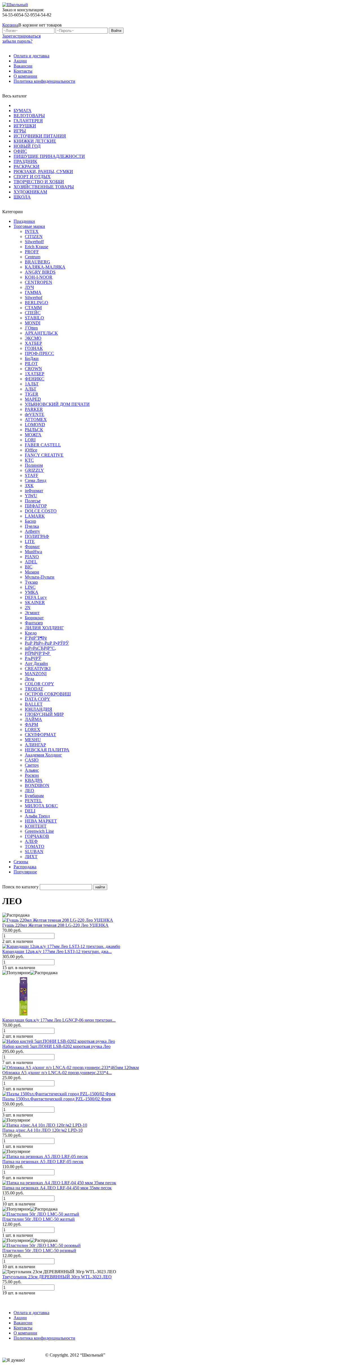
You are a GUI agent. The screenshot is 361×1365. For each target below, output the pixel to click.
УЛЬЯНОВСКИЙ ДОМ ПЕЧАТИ (57, 404)
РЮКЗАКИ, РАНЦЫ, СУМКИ (43, 171)
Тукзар (31, 582)
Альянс (32, 770)
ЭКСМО (33, 338)
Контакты (23, 71)
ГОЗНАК (34, 348)
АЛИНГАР (35, 744)
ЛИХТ (31, 856)
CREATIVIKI (37, 668)
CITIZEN (34, 236)
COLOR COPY (39, 683)
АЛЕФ (31, 841)
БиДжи (32, 358)
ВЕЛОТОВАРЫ (29, 115)
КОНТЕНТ (36, 826)
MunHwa (33, 551)
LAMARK (35, 516)
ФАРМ (31, 724)
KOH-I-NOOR (38, 277)
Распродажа (25, 866)
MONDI (32, 322)
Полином (34, 465)
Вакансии (23, 66)
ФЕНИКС (34, 378)
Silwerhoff (34, 241)
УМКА (31, 592)
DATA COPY (37, 699)
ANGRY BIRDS (40, 272)
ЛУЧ (29, 287)
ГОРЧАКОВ (37, 836)
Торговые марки (29, 226)
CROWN (33, 368)
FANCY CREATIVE (44, 455)
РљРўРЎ (33, 658)
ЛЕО (29, 790)
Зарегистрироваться (21, 36)
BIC (28, 566)
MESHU (33, 739)
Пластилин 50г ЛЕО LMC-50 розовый (39, 1250)
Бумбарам (34, 795)
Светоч (32, 765)
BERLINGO (36, 302)
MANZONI (36, 673)
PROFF (32, 251)
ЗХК (29, 485)
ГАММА (33, 292)
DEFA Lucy (36, 597)
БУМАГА (23, 110)
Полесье (33, 500)
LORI (30, 439)
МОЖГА (33, 434)
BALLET (34, 704)
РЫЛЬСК (34, 429)
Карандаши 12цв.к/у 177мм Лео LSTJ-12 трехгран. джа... (57, 951)
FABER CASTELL (43, 444)
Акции (20, 60)
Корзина (10, 25)
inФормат (34, 490)
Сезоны (21, 861)
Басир (30, 521)
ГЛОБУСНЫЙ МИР (44, 714)
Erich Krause (36, 246)
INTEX (32, 231)
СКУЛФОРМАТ (40, 734)
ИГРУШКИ (25, 125)
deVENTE (34, 414)
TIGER (31, 394)
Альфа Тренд (37, 816)
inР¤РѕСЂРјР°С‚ (40, 648)
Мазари (32, 572)
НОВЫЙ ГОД (27, 146)
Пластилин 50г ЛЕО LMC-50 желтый (38, 1219)
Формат (32, 546)
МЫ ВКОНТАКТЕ (330, 20)
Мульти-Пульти (39, 577)
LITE (30, 541)
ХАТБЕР (33, 343)
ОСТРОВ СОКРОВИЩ (48, 694)
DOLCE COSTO (41, 511)
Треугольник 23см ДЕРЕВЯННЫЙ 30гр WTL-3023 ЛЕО (57, 1276)
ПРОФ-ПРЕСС (39, 353)
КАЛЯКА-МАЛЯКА (45, 267)
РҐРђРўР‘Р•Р (38, 653)
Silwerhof (33, 297)
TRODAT (34, 688)
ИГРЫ (20, 130)
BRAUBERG (37, 262)
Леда (29, 678)
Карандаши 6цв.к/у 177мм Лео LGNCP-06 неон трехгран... (59, 1020)
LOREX (32, 729)
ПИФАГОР (36, 505)
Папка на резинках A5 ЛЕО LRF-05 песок (42, 1161)
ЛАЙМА (33, 719)
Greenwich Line (39, 831)
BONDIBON (37, 785)
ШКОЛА (22, 197)
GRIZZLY (34, 470)
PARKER (34, 409)
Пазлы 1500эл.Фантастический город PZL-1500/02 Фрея (56, 1098)
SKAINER (35, 602)
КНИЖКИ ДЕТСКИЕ (35, 141)
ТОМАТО (34, 846)
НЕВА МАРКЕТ (41, 821)
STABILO (34, 317)
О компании (25, 76)
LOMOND (35, 424)
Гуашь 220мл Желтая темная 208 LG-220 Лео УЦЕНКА (55, 925)
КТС (29, 460)
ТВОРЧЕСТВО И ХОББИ (39, 181)
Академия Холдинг (43, 755)
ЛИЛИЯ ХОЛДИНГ (44, 627)
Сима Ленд (35, 480)
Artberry (32, 531)
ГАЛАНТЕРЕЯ (28, 120)
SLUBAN (34, 851)
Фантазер (34, 622)
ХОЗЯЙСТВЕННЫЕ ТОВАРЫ (44, 186)
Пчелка (32, 526)
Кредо (31, 633)
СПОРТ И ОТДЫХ (32, 176)
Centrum (32, 256)
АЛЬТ (30, 389)
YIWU (31, 495)
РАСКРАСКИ (26, 166)
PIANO (32, 556)
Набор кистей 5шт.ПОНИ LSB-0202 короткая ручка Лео (56, 1046)
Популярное (25, 871)
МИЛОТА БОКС (41, 805)
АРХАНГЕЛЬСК (41, 333)
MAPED (33, 399)
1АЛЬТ (32, 383)
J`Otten (31, 328)
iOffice (31, 450)
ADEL (31, 561)
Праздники (24, 221)
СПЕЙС (33, 312)
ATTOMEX (36, 419)
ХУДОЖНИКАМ (30, 191)
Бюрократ (34, 617)
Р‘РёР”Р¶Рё (36, 638)
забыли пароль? (17, 41)
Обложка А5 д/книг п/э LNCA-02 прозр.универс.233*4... (57, 1072)
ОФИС (20, 151)
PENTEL (33, 800)
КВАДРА (34, 780)
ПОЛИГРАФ (37, 536)
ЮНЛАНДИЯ (38, 709)
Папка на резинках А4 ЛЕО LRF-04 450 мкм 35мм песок (57, 1187)
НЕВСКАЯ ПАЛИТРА (47, 749)
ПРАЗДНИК (25, 161)
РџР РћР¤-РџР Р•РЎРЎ (47, 643)
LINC (30, 587)
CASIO (32, 760)
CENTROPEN (38, 282)
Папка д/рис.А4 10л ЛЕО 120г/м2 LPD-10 (42, 1130)
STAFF (31, 475)
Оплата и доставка (31, 55)
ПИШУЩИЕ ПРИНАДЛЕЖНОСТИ (49, 156)
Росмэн (32, 775)
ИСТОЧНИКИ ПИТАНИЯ (40, 136)
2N (27, 607)
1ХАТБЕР (34, 373)
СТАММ (33, 307)
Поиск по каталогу (20, 886)
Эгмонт (32, 612)
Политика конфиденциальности (44, 81)
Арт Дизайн (36, 663)
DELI (30, 810)
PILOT (31, 363)
